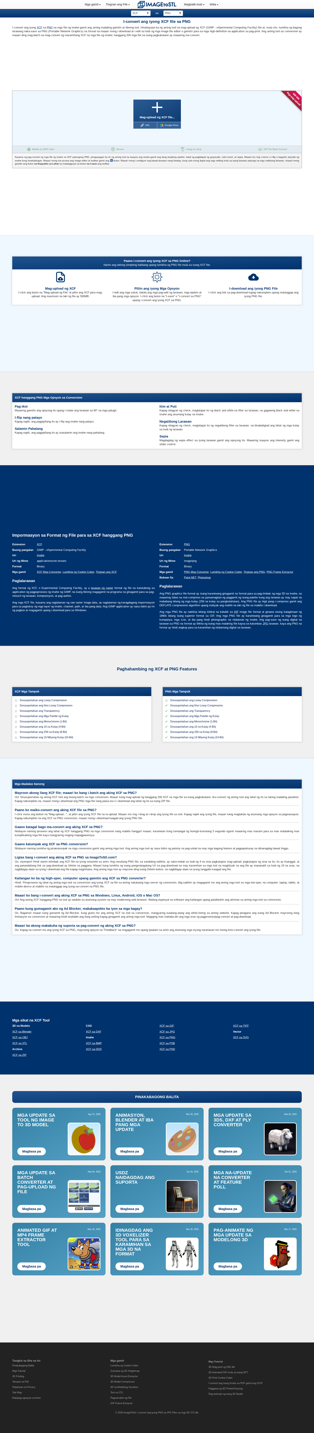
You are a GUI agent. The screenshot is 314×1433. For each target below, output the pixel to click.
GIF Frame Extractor (121, 1403)
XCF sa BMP (94, 1043)
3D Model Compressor (122, 1381)
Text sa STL (116, 1392)
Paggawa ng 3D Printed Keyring (226, 1388)
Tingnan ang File (117, 4)
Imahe (40, 555)
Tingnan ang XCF (106, 572)
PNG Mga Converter (196, 572)
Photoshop (204, 577)
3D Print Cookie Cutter (221, 1377)
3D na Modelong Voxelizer (124, 1387)
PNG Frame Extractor (280, 572)
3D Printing (18, 1376)
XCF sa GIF (166, 1025)
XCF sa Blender (22, 1031)
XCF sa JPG (167, 1031)
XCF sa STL (19, 1043)
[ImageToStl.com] (157, 4)
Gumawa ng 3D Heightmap (125, 1370)
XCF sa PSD (167, 1049)
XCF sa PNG (167, 1037)
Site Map (17, 1392)
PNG (50, 27)
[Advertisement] (83, 63)
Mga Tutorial (18, 1370)
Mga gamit (91, 4)
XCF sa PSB (167, 1043)
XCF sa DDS (94, 1049)
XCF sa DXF (93, 1031)
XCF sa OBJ (20, 1037)
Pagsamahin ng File (120, 1397)
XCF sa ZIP (19, 1055)
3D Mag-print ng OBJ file (222, 1367)
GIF (236, 611)
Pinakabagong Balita (23, 1365)
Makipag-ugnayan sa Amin (26, 1397)
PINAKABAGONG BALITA (157, 1097)
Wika (213, 4)
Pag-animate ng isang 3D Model (226, 1393)
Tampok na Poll (20, 1381)
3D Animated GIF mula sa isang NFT (228, 1372)
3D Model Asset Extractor (124, 1376)
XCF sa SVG (241, 1037)
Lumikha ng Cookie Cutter (78, 572)
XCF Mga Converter (49, 572)
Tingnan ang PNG (254, 572)
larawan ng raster (102, 588)
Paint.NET (190, 577)
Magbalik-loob (193, 4)
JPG (265, 623)
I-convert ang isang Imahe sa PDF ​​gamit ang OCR (235, 1383)
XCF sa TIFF (241, 1025)
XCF (39, 27)
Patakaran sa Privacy (23, 1387)
